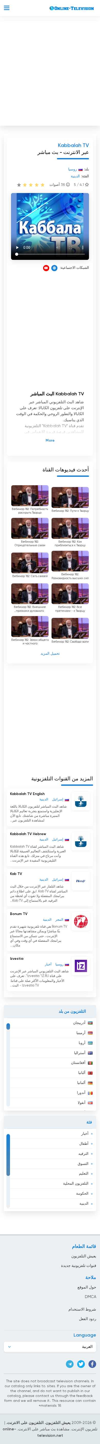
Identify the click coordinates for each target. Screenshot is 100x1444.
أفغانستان (78, 1063)
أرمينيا (80, 1033)
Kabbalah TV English (27, 794)
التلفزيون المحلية (75, 1183)
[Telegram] (70, 1364)
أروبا (82, 1043)
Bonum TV (18, 914)
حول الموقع (86, 1287)
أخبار (84, 1134)
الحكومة (82, 1193)
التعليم (83, 1173)
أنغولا (81, 1103)
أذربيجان (79, 1023)
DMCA (90, 1297)
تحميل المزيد (50, 653)
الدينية (83, 1203)
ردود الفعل (87, 1319)
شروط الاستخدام (82, 1309)
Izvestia (16, 959)
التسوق (83, 1164)
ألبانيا (81, 1073)
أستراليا (79, 1053)
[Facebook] (92, 1364)
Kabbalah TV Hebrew (28, 834)
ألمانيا (81, 1083)
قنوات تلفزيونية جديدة (78, 1266)
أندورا (81, 1093)
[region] (50, 1064)
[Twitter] (81, 1364)
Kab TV (16, 874)
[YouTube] (46, 268)
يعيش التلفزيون (83, 1256)
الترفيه (83, 1154)
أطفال (83, 1144)
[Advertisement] (50, 72)
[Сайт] (54, 268)
